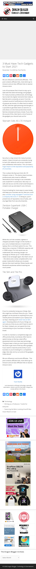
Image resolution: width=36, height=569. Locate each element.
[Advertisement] (18, 40)
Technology (8, 401)
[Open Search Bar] (33, 19)
